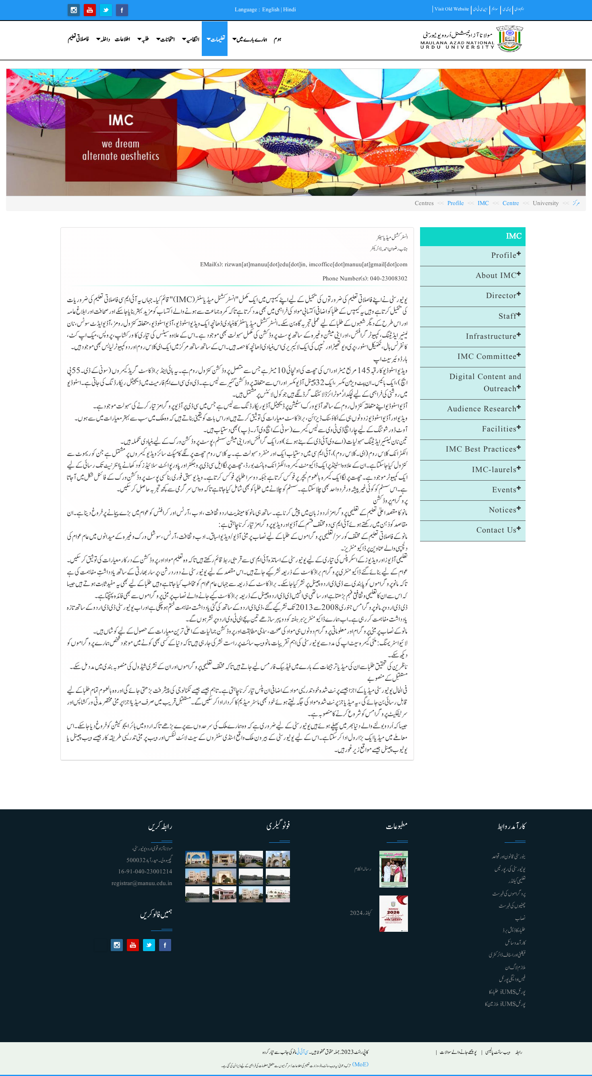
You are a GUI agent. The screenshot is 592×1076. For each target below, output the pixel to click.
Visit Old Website (452, 9)
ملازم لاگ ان (515, 967)
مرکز (576, 203)
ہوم (277, 39)
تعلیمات (218, 40)
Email (101, 945)
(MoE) (359, 1065)
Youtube (90, 10)
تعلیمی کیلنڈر (517, 881)
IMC (483, 203)
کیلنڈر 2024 (360, 913)
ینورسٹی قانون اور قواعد (509, 856)
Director (501, 296)
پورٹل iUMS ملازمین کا (505, 1004)
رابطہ (518, 1052)
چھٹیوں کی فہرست (512, 906)
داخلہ (105, 40)
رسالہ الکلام (362, 869)
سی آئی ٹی (302, 1052)
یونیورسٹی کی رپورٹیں (510, 869)
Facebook (122, 10)
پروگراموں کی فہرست (509, 893)
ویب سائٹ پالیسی (497, 1052)
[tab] (473, 256)
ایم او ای (519, 9)
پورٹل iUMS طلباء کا (507, 992)
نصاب (520, 918)
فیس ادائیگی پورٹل (512, 979)
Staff (508, 316)
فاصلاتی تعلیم (78, 39)
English (270, 10)
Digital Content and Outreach (485, 382)
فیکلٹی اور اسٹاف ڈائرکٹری (507, 955)
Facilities (499, 429)
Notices (503, 510)
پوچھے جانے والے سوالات (458, 1052)
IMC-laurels (494, 470)
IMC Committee (487, 357)
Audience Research (482, 409)
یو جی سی (507, 9)
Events (504, 490)
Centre (511, 203)
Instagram (74, 10)
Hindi (289, 10)
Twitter (106, 10)
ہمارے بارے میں (251, 40)
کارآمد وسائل (515, 943)
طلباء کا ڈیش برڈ (514, 930)
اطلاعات (122, 39)
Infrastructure (491, 336)
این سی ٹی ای (480, 9)
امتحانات (167, 40)
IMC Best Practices (481, 449)
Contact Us (496, 530)
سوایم (495, 9)
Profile (455, 203)
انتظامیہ (192, 40)
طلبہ (145, 40)
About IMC (496, 276)
